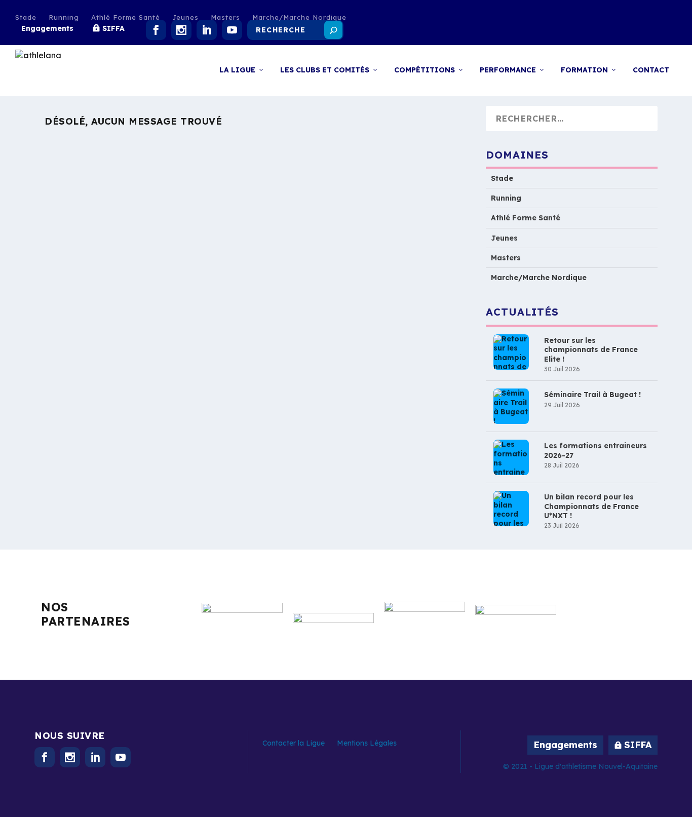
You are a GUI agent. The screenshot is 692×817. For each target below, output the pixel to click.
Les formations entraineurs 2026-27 (595, 451)
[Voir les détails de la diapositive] (242, 625)
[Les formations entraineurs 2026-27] (511, 458)
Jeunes (185, 17)
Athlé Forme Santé (125, 17)
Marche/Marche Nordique (299, 17)
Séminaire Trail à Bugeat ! (592, 395)
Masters (225, 17)
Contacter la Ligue (293, 743)
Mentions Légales (367, 743)
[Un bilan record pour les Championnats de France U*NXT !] (511, 509)
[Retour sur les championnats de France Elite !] (511, 352)
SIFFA (113, 28)
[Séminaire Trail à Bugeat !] (511, 406)
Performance (508, 70)
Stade (25, 17)
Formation (584, 70)
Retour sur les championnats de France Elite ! (591, 350)
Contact (651, 70)
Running (64, 17)
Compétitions (424, 70)
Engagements (47, 28)
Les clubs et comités (324, 70)
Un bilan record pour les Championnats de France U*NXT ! (591, 506)
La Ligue (237, 70)
